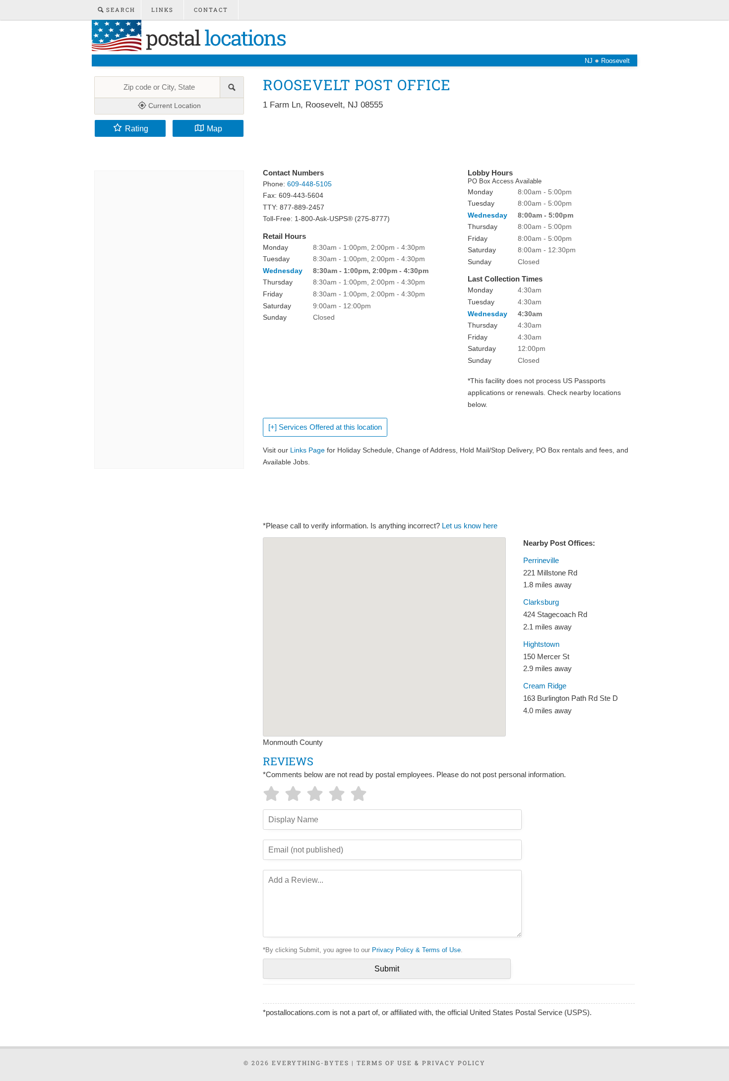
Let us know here (469, 526)
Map (214, 128)
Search (119, 9)
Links (162, 9)
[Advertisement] (443, 139)
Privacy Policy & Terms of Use (416, 950)
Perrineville (541, 561)
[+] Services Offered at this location (325, 427)
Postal (213, 37)
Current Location (173, 106)
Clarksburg (541, 602)
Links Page (307, 450)
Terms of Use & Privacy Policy (421, 1063)
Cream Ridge (544, 686)
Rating (136, 128)
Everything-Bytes (310, 1063)
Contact (211, 9)
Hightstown (541, 644)
